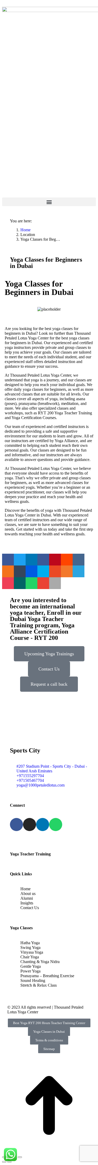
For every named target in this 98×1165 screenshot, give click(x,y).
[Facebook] (16, 824)
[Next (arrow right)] (9, 1162)
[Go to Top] (49, 1151)
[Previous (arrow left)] (4, 1162)
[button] (49, 201)
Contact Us (49, 669)
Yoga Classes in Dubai (49, 1032)
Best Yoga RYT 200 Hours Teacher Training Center (49, 1023)
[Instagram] (29, 824)
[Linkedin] (42, 824)
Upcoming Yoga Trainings (49, 653)
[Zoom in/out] (20, 1157)
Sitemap (49, 1049)
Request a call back (49, 684)
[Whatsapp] (55, 824)
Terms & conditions (49, 1040)
